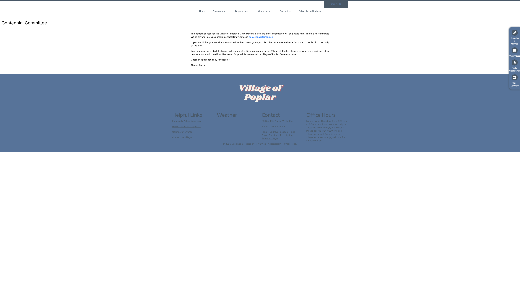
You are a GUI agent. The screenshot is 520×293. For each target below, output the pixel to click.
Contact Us (285, 11)
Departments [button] (242, 11)
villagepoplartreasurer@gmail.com (323, 137)
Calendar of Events (182, 131)
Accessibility (274, 143)
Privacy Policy (290, 143)
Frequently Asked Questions (186, 121)
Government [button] (219, 11)
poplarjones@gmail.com (261, 37)
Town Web (260, 143)
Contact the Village (182, 137)
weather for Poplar (230, 129)
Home (202, 11)
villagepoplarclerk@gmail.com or (323, 134)
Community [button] (264, 11)
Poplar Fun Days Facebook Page (278, 131)
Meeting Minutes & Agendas (186, 126)
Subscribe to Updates (310, 11)
